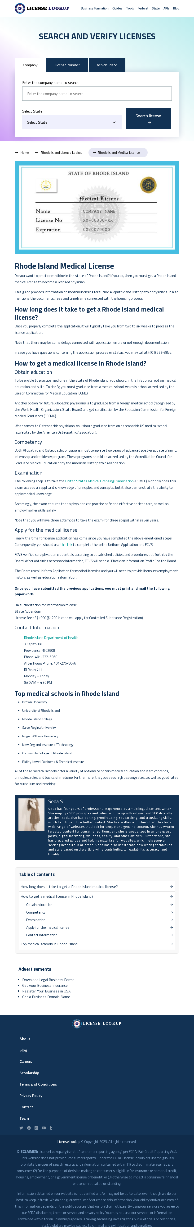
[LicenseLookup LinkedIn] (36, 1128)
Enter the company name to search (50, 82)
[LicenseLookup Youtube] (44, 1128)
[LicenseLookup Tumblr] (51, 1128)
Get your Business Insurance (45, 985)
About (24, 1039)
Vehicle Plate (107, 65)
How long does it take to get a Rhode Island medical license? (69, 886)
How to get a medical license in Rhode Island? (57, 896)
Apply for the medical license (47, 927)
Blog (176, 8)
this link (66, 544)
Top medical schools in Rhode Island (49, 944)
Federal (143, 8)
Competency (35, 912)
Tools (130, 8)
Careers (25, 1061)
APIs (166, 8)
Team (24, 1118)
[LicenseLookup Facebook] (29, 1128)
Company (30, 65)
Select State (32, 111)
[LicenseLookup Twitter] (21, 1128)
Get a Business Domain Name (46, 997)
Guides (117, 8)
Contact (26, 1107)
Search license (148, 116)
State (156, 8)
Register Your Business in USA (46, 991)
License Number (67, 65)
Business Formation (95, 8)
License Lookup (68, 1141)
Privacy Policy (30, 1095)
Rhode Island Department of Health (51, 637)
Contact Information (41, 935)
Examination (35, 920)
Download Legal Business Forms (48, 980)
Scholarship (29, 1073)
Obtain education (39, 904)
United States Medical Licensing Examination (99, 481)
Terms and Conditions (38, 1084)
